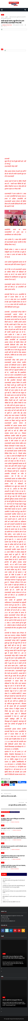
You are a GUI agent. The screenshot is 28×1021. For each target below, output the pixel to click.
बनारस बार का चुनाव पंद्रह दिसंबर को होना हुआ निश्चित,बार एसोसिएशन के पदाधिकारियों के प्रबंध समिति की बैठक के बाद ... (14, 837)
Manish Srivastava (7, 25)
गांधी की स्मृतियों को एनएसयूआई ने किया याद (12, 1000)
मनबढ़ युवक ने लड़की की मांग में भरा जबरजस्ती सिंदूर (11, 828)
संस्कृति (4, 953)
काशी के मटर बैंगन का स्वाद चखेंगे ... (9, 796)
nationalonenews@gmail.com (8, 921)
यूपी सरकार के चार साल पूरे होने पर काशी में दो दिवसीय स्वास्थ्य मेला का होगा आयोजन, (14, 846)
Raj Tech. (22, 1018)
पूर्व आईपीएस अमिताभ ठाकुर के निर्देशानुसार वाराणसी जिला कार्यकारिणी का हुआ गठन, (13, 819)
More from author (14, 812)
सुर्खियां (2, 14)
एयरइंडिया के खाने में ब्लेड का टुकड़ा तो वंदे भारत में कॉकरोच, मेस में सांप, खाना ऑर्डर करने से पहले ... (13, 866)
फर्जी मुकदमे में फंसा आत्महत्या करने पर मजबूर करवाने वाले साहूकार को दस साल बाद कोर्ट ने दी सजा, (13, 856)
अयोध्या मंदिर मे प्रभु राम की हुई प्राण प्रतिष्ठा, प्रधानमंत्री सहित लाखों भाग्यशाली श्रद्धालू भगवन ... (14, 958)
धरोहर (4, 997)
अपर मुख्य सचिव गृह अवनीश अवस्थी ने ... (17, 805)
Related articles (5, 812)
